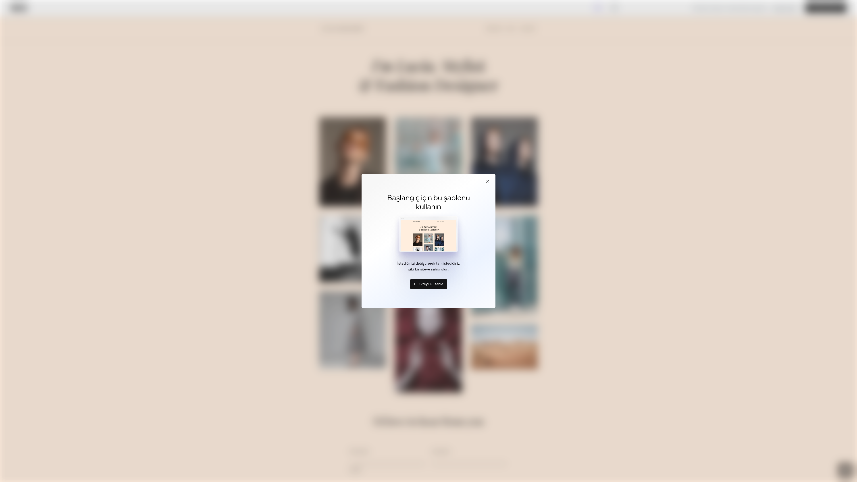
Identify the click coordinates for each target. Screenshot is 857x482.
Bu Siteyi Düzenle (428, 284)
